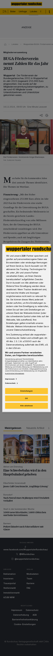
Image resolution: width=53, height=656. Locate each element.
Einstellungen (26, 391)
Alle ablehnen (26, 406)
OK (26, 398)
